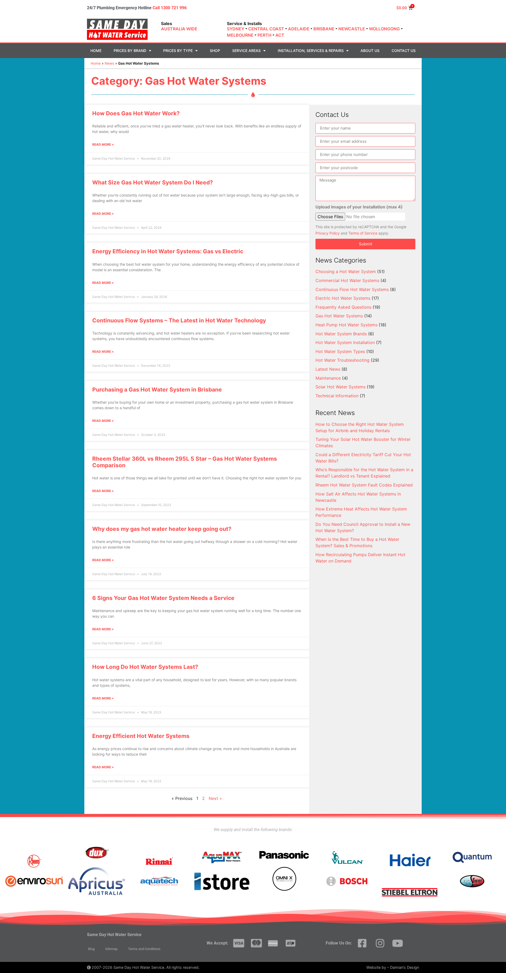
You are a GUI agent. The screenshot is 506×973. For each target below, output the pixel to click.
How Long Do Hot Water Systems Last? (145, 667)
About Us (370, 50)
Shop (215, 50)
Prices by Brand (130, 50)
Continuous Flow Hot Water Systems (352, 289)
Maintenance (328, 378)
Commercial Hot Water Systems (347, 280)
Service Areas (246, 50)
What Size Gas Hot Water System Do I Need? (152, 182)
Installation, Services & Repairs (311, 50)
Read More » (103, 144)
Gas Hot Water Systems (339, 315)
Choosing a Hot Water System (345, 271)
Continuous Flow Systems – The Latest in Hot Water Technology (179, 320)
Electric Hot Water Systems (342, 298)
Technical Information (336, 395)
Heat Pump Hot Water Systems (346, 324)
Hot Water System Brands (341, 333)
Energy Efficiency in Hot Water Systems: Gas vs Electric (167, 251)
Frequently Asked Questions (343, 307)
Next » (215, 798)
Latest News (327, 369)
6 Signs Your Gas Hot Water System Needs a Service (163, 598)
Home (95, 50)
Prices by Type (178, 50)
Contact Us (404, 50)
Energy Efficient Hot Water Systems (140, 736)
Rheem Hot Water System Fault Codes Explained (364, 485)
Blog (91, 949)
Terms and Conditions (144, 949)
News (109, 63)
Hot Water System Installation (345, 342)
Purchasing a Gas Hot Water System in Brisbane (157, 389)
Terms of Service (362, 233)
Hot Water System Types (340, 351)
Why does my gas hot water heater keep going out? (161, 529)
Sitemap (111, 949)
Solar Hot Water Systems (340, 386)
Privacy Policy (327, 233)
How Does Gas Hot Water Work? (136, 113)
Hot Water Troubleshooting (342, 360)
